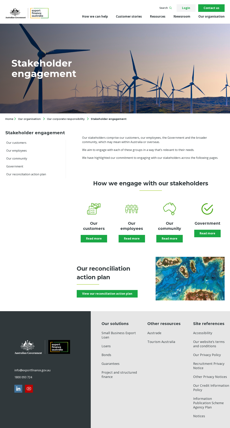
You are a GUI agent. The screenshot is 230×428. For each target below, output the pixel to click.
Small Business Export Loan (119, 335)
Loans (106, 346)
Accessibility (202, 333)
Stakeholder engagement (108, 119)
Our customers (16, 143)
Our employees (16, 151)
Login (186, 8)
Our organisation (211, 16)
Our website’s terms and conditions (209, 344)
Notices (199, 416)
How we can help (95, 16)
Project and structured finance (119, 374)
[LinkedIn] (18, 389)
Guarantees (110, 363)
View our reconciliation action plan (107, 294)
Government (14, 166)
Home (9, 119)
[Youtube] (29, 389)
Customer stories (129, 16)
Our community (16, 158)
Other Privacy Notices (210, 377)
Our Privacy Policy (207, 355)
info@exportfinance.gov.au (32, 370)
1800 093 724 (23, 377)
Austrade (154, 333)
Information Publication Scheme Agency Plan (208, 402)
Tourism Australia (161, 342)
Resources (157, 16)
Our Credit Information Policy (211, 387)
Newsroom (181, 16)
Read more (94, 238)
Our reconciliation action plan (26, 174)
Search (163, 8)
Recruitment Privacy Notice (208, 365)
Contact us (211, 8)
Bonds (106, 355)
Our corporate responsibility (66, 119)
